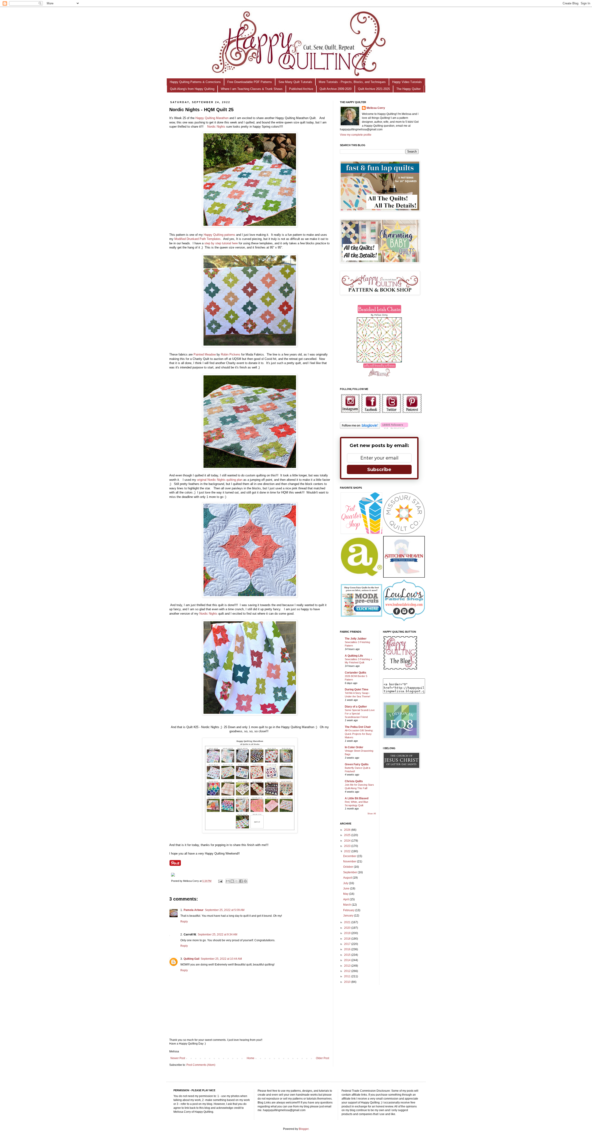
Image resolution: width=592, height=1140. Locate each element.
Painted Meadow (205, 354)
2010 (347, 982)
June (346, 888)
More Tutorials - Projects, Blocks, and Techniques (352, 82)
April (346, 899)
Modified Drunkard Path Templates (197, 239)
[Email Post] (220, 881)
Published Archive (301, 89)
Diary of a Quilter (356, 706)
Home (250, 1058)
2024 (347, 840)
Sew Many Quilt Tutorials (295, 82)
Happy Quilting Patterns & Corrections (195, 82)
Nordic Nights (216, 126)
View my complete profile (355, 134)
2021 (347, 922)
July (346, 883)
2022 (347, 851)
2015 (347, 954)
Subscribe (379, 469)
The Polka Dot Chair (358, 727)
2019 (347, 933)
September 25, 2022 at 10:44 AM (221, 958)
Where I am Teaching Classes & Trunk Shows (252, 89)
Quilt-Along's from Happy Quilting (192, 89)
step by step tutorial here (221, 243)
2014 (347, 960)
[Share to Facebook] (241, 881)
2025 (347, 835)
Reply (184, 921)
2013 (347, 965)
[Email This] (227, 881)
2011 (347, 976)
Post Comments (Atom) (200, 1064)
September (350, 872)
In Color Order (354, 747)
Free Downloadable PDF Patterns (249, 82)
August (348, 877)
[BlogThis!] (232, 881)
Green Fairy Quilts (357, 764)
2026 (347, 829)
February (349, 910)
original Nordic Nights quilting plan (219, 479)
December (350, 856)
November (350, 861)
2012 (347, 971)
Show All (371, 813)
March (347, 904)
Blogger (303, 1129)
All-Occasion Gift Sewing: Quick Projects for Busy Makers (359, 734)
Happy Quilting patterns (219, 234)
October (348, 866)
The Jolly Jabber (356, 638)
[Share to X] (236, 881)
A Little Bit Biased (356, 798)
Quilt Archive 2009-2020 (336, 89)
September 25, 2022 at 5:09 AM (224, 910)
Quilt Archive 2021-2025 (374, 89)
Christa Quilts (354, 781)
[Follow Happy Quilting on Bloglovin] (360, 427)
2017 (347, 944)
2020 (347, 927)
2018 (347, 938)
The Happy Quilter (408, 89)
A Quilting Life (354, 655)
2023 (347, 846)
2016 (347, 949)
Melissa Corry (376, 108)
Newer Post (177, 1058)
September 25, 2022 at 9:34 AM (217, 934)
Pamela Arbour (194, 910)
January (348, 915)
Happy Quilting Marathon (211, 118)
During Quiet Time (356, 689)
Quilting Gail (191, 958)
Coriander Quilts (355, 672)
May (346, 893)
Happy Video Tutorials (407, 82)
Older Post (322, 1058)
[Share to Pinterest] (245, 881)
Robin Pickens (230, 354)
